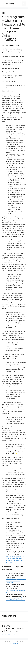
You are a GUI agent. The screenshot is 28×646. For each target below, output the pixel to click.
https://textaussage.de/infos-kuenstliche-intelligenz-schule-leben (15, 600)
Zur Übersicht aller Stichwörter (11, 635)
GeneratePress (14, 643)
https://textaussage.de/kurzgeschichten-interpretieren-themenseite (16, 580)
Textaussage (8, 4)
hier (19, 211)
